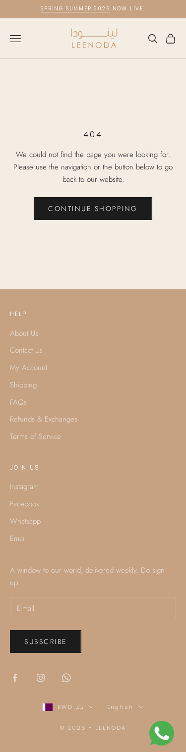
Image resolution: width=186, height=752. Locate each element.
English (120, 707)
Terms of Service (35, 436)
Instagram (24, 486)
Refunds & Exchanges (43, 419)
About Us (24, 333)
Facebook (24, 503)
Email (18, 538)
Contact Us (26, 350)
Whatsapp (25, 521)
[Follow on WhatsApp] (66, 678)
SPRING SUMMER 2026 (75, 8)
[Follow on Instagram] (41, 678)
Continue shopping (93, 209)
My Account (28, 367)
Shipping (23, 384)
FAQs (18, 402)
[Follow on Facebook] (15, 678)
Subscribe (45, 641)
